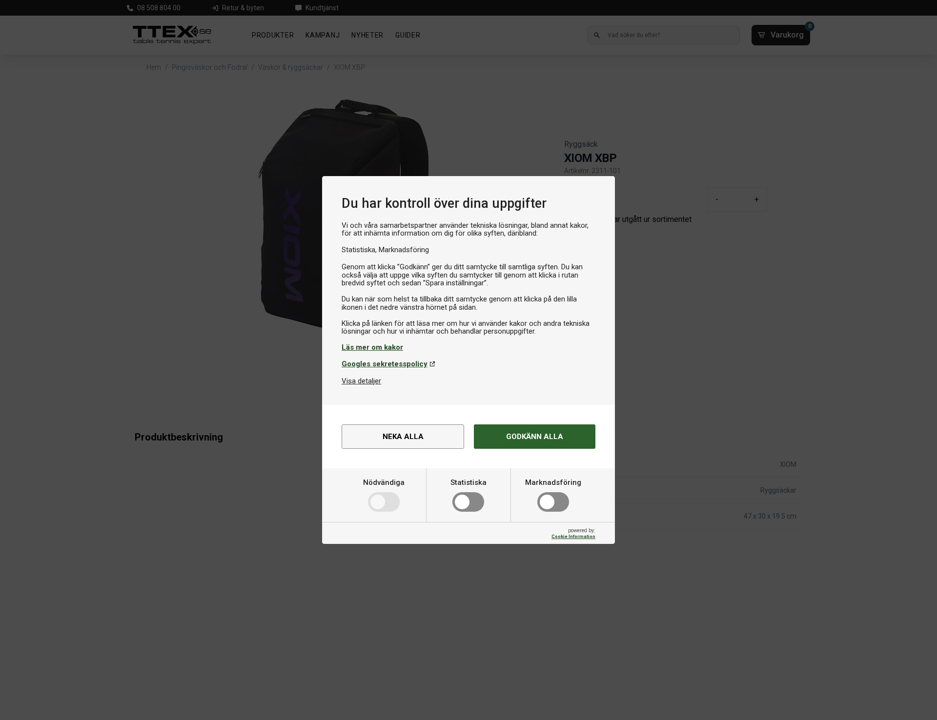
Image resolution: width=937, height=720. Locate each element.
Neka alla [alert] (403, 436)
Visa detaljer (361, 381)
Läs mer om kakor (372, 347)
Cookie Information (573, 536)
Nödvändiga (384, 482)
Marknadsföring (553, 482)
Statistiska (468, 482)
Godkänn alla (534, 436)
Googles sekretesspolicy (385, 364)
